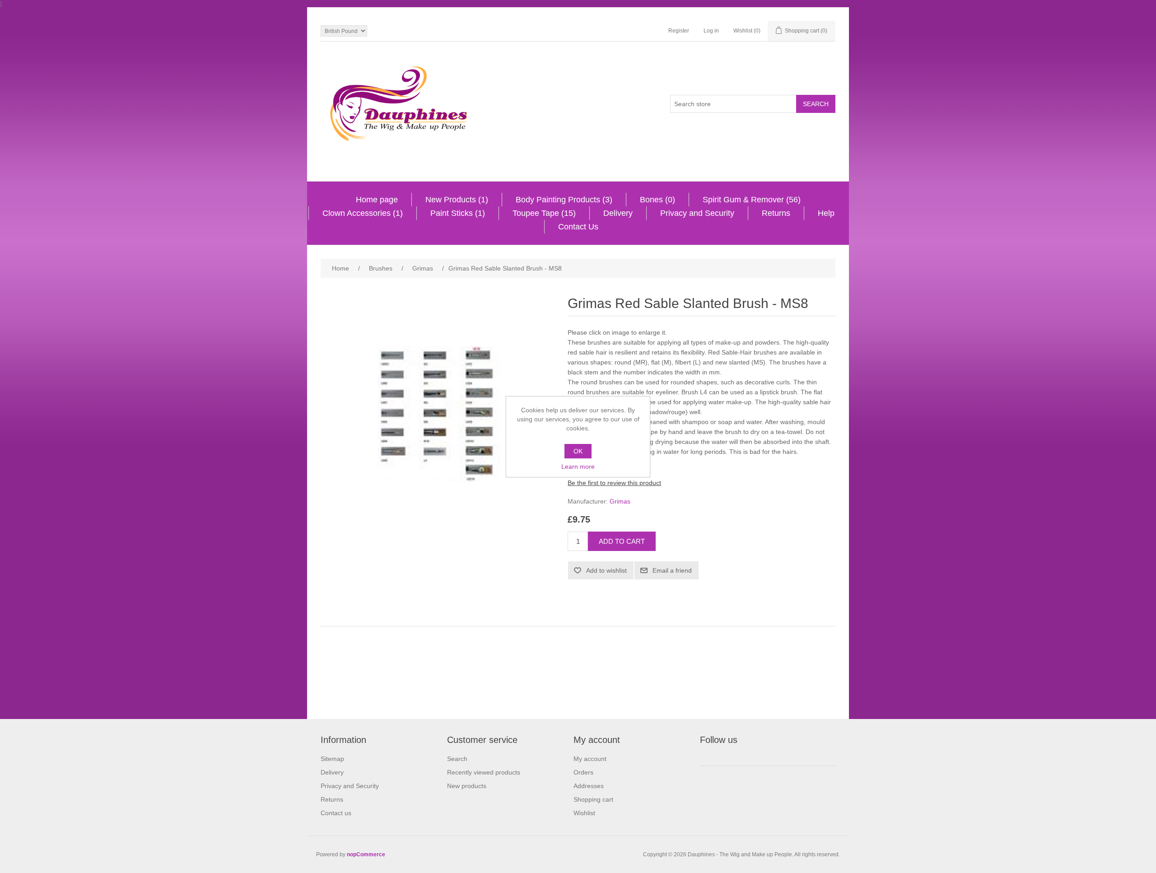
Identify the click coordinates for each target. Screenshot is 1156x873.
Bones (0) (657, 199)
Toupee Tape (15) (544, 213)
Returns (776, 213)
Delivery (618, 213)
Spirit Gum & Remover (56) (752, 199)
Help (826, 213)
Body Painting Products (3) (564, 199)
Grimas (620, 501)
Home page (377, 199)
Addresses (588, 785)
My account (589, 758)
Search (457, 758)
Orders (583, 772)
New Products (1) (456, 199)
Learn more (578, 466)
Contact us (336, 813)
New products (466, 785)
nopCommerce (366, 854)
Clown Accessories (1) (362, 213)
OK (578, 451)
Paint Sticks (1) (457, 213)
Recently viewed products (483, 772)
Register (678, 31)
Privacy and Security (697, 213)
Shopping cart (593, 799)
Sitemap (332, 758)
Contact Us (578, 226)
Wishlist (584, 813)
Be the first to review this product (614, 482)
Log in (711, 31)
